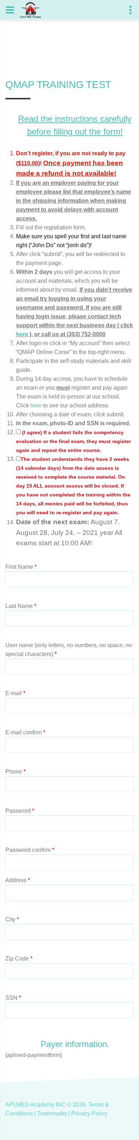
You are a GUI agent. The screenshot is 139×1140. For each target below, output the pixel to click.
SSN (13, 998)
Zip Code (18, 959)
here (22, 334)
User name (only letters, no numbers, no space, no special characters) (68, 649)
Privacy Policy (89, 1113)
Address (17, 880)
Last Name (20, 606)
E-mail (15, 693)
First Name (21, 567)
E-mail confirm (25, 732)
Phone (15, 772)
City (12, 919)
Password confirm (29, 850)
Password (19, 811)
